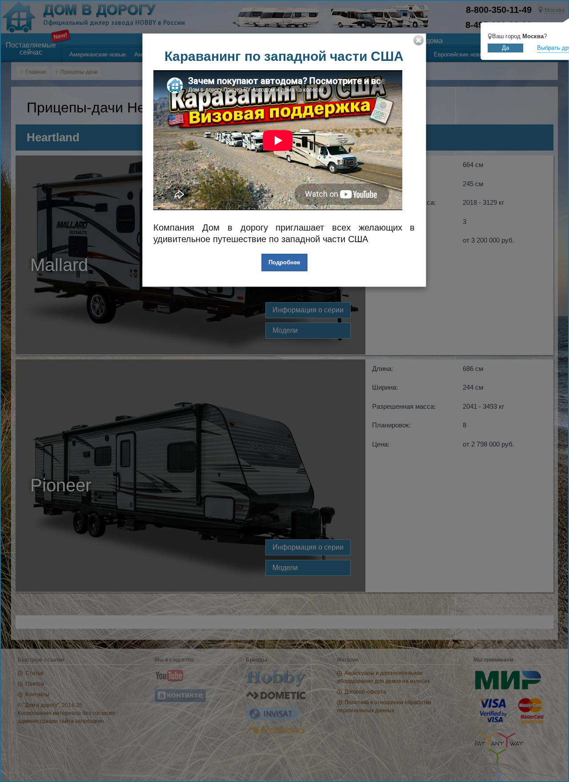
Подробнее (284, 262)
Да (505, 47)
